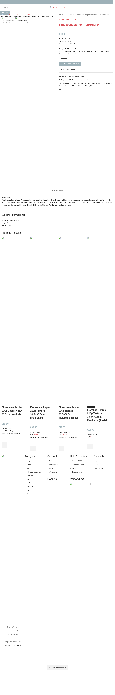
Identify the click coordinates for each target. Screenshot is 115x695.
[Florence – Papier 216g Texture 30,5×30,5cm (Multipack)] (43, 321)
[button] (4, 445)
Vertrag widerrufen (57, 668)
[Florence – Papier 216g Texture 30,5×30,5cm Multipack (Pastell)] (100, 321)
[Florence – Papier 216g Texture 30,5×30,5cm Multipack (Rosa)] (72, 321)
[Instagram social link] (59, 2)
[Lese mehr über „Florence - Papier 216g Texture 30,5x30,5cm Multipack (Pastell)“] (90, 446)
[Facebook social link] (56, 2)
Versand (35, 434)
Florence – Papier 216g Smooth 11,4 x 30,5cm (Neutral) (13, 411)
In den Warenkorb (70, 64)
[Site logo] (57, 7)
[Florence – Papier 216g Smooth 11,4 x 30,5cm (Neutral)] (15, 321)
